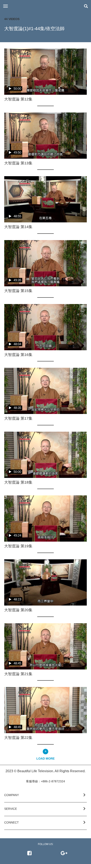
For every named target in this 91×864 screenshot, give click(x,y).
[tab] (45, 796)
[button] (45, 794)
